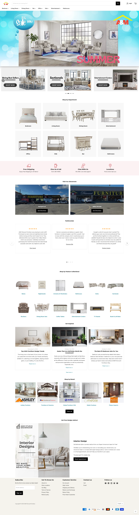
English (119, 503)
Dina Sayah (33, 248)
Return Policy (66, 492)
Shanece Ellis (69, 244)
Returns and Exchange (69, 490)
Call (84, 483)
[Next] (135, 80)
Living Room (15, 8)
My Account (66, 483)
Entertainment (55, 8)
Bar (34, 8)
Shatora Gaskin (106, 248)
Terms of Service (46, 490)
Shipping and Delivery (68, 487)
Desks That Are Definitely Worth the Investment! (69, 352)
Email (84, 485)
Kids (46, 8)
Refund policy (45, 494)
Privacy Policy (45, 492)
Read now (32, 364)
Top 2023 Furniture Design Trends (32, 351)
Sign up (19, 493)
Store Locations (46, 485)
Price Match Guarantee (69, 494)
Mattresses (66, 8)
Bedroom (5, 8)
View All (69, 411)
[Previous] (3, 80)
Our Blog (44, 487)
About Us (44, 483)
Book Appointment (80, 459)
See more (69, 372)
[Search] (118, 3)
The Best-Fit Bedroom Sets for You (106, 351)
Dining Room (26, 8)
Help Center (66, 485)
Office (40, 8)
